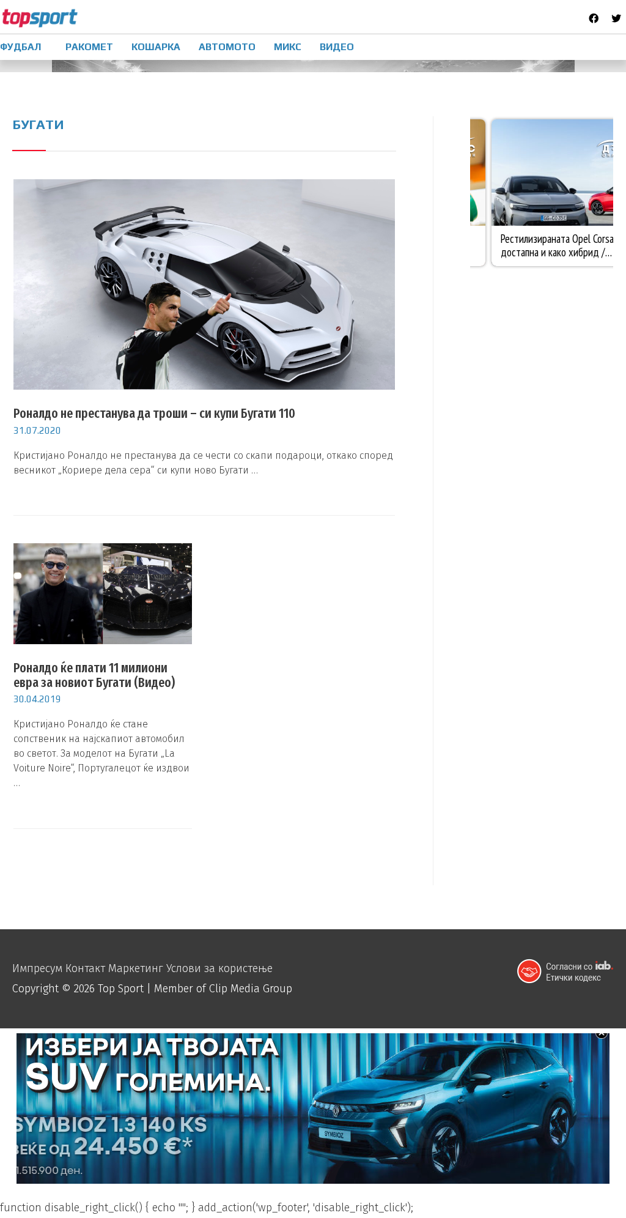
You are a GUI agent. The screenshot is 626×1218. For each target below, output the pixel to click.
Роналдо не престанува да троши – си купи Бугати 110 (154, 413)
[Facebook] (593, 18)
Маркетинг (135, 968)
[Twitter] (616, 18)
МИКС (287, 47)
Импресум (37, 968)
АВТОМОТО (227, 47)
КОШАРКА (155, 47)
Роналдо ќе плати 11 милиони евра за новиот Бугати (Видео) (94, 675)
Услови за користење (219, 968)
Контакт (85, 968)
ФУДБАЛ (20, 47)
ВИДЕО (337, 47)
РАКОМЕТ (89, 47)
